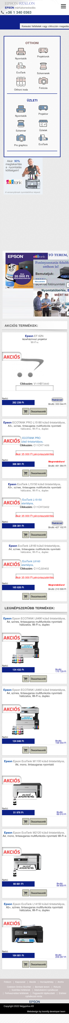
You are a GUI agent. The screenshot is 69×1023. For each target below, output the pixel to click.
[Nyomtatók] (21, 50)
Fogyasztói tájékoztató (44, 993)
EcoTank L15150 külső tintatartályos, (39, 484)
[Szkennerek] (43, 65)
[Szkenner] (21, 122)
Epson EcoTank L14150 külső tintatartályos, (39, 904)
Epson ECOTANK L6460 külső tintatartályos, (39, 690)
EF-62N (39, 336)
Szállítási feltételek (21, 989)
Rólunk (57, 986)
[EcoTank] (21, 65)
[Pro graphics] (21, 137)
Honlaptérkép (47, 981)
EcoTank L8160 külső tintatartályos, (39, 545)
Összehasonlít (38, 411)
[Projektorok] (43, 50)
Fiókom (7, 981)
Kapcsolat (20, 981)
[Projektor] (43, 108)
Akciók (32, 981)
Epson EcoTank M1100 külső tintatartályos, (39, 761)
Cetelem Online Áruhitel (19, 986)
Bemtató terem (42, 986)
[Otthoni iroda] (21, 80)
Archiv (61, 981)
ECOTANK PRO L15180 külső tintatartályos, (39, 422)
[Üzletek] (43, 122)
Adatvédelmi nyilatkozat (46, 989)
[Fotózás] (43, 80)
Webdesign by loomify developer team (46, 1011)
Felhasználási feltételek (17, 993)
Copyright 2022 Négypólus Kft (19, 1006)
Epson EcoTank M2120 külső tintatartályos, (39, 832)
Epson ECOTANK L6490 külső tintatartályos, (39, 618)
